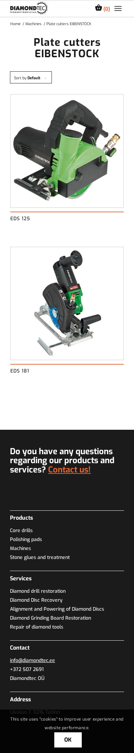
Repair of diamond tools (36, 627)
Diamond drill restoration (38, 591)
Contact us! (69, 469)
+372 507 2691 (27, 669)
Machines (20, 548)
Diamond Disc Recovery (36, 600)
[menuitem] (118, 8)
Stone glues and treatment (40, 557)
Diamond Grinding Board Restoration (50, 618)
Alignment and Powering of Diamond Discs (57, 609)
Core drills (21, 530)
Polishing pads (26, 539)
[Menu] (118, 8)
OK (68, 739)
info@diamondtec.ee (32, 660)
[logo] (29, 8)
